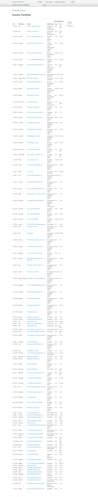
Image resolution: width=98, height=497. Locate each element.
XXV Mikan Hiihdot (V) (32, 342)
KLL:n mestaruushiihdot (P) (33, 214)
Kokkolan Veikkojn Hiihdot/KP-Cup (35, 344)
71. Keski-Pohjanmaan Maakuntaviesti (36, 353)
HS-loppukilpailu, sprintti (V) (33, 136)
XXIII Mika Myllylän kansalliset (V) (35, 417)
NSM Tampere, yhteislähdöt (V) (34, 81)
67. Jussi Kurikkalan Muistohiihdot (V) (36, 59)
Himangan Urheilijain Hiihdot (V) (34, 441)
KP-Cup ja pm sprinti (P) (32, 271)
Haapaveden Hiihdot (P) (32, 356)
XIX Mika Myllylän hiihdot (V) (33, 474)
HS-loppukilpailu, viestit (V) (33, 122)
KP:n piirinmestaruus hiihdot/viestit (35, 433)
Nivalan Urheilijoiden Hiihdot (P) (34, 420)
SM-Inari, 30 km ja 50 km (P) (34, 26)
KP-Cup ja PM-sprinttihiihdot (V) (34, 175)
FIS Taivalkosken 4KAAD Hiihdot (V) (35, 200)
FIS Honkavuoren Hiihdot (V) (33, 298)
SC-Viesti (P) (30, 171)
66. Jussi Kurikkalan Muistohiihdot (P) (36, 188)
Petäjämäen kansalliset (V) (33, 107)
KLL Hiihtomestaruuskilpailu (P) (34, 383)
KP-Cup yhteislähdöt (32, 364)
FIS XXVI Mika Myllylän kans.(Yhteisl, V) (36, 285)
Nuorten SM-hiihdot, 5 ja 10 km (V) (35, 43)
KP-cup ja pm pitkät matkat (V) (34, 447)
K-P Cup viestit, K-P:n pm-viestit (34, 253)
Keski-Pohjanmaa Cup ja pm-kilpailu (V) (36, 335)
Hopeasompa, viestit (32, 321)
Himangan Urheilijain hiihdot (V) (34, 467)
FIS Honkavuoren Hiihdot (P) (33, 305)
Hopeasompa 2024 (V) (32, 226)
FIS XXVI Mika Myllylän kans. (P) (35, 291)
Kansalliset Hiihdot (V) (32, 312)
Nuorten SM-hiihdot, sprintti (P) (34, 53)
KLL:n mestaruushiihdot (32, 219)
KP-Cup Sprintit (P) (31, 397)
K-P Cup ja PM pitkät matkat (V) (34, 165)
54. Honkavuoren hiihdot (32, 454)
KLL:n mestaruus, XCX (32, 159)
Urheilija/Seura (26, 5)
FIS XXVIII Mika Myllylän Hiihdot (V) (35, 64)
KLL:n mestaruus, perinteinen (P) (34, 154)
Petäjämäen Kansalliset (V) (33, 407)
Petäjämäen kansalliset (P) (33, 358)
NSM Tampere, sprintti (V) (33, 88)
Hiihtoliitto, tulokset (18, 10)
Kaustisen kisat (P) (31, 422)
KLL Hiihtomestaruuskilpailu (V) (34, 378)
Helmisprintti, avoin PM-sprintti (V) (35, 246)
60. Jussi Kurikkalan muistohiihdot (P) (36, 463)
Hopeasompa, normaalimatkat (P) (35, 323)
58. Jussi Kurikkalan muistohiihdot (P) (36, 488)
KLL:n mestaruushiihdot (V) (33, 208)
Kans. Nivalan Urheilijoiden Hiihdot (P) (36, 331)
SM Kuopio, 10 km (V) (32, 102)
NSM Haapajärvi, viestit (32, 142)
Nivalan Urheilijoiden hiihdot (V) (34, 477)
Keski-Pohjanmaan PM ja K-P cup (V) (36, 239)
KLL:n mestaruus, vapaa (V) (33, 149)
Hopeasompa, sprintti (32, 325)
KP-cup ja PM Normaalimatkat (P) (35, 414)
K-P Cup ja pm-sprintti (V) (33, 412)
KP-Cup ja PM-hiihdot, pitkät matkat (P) (36, 386)
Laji (38, 1)
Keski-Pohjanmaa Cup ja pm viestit (35, 329)
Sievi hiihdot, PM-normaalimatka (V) (35, 265)
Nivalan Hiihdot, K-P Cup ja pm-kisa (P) (36, 193)
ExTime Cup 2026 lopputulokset (34, 36)
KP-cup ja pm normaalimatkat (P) (35, 182)
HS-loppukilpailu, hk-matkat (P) (34, 129)
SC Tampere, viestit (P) (32, 78)
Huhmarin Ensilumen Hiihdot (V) (34, 319)
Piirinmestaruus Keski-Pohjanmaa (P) (36, 483)
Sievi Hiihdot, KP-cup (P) (33, 350)
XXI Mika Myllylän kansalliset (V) (34, 459)
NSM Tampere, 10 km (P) (33, 95)
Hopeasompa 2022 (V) (32, 369)
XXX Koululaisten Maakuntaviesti (34, 117)
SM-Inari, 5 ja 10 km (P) (32, 31)
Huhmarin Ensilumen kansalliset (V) (35, 112)
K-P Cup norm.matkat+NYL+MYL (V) (35, 372)
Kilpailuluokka (58, 1)
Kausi (47, 1)
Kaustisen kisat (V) (31, 450)
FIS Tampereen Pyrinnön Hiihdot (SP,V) (36, 278)
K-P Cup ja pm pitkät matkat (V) (34, 430)
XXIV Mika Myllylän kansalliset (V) (35, 392)
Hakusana (21, 1)
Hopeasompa (30, 233)
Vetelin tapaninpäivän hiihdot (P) (34, 471)
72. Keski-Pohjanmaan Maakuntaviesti (36, 224)
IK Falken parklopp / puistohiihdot (34, 402)
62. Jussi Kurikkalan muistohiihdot (35, 437)
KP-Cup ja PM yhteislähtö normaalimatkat (37, 425)
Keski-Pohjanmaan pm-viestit (34, 479)
